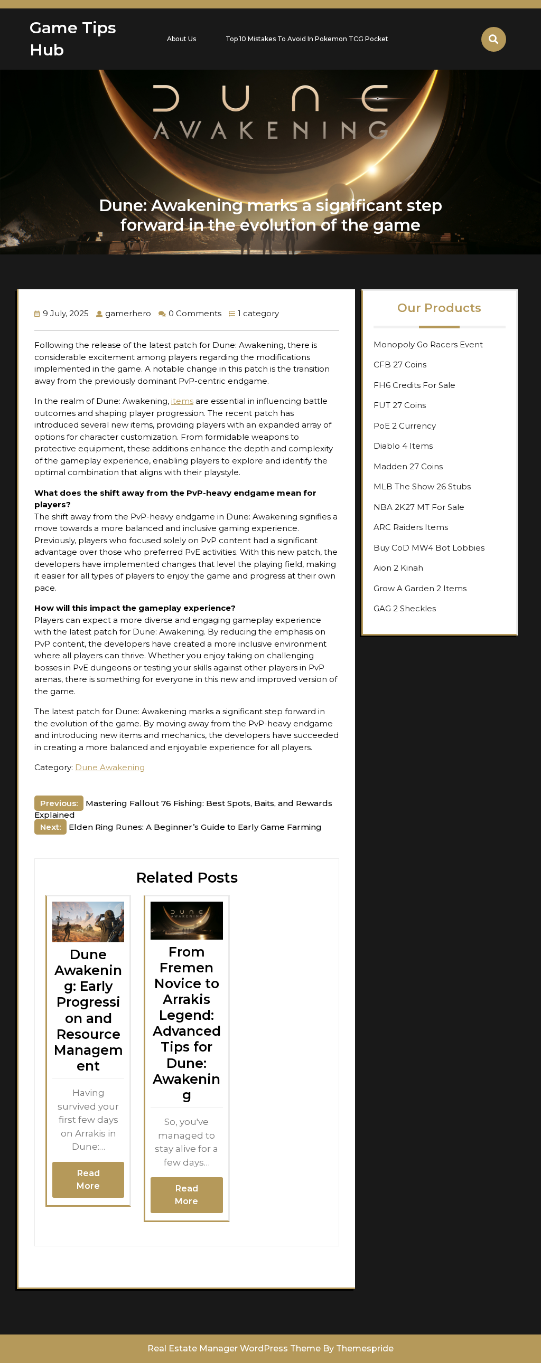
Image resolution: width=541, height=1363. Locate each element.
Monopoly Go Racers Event (428, 344)
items (182, 401)
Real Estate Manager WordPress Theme (234, 1348)
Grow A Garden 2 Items (420, 588)
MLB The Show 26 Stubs (422, 486)
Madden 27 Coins (408, 466)
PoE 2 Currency (405, 426)
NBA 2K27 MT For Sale (419, 507)
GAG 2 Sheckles (405, 608)
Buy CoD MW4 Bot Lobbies (429, 548)
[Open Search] (493, 39)
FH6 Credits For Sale (414, 385)
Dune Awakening (110, 767)
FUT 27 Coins (400, 405)
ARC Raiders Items (411, 527)
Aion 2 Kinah (398, 568)
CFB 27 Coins (400, 364)
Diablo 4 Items (403, 446)
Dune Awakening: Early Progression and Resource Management (88, 1010)
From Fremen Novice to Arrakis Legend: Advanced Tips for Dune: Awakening (187, 1023)
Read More (88, 1179)
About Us (181, 39)
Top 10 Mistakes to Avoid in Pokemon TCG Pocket (307, 39)
